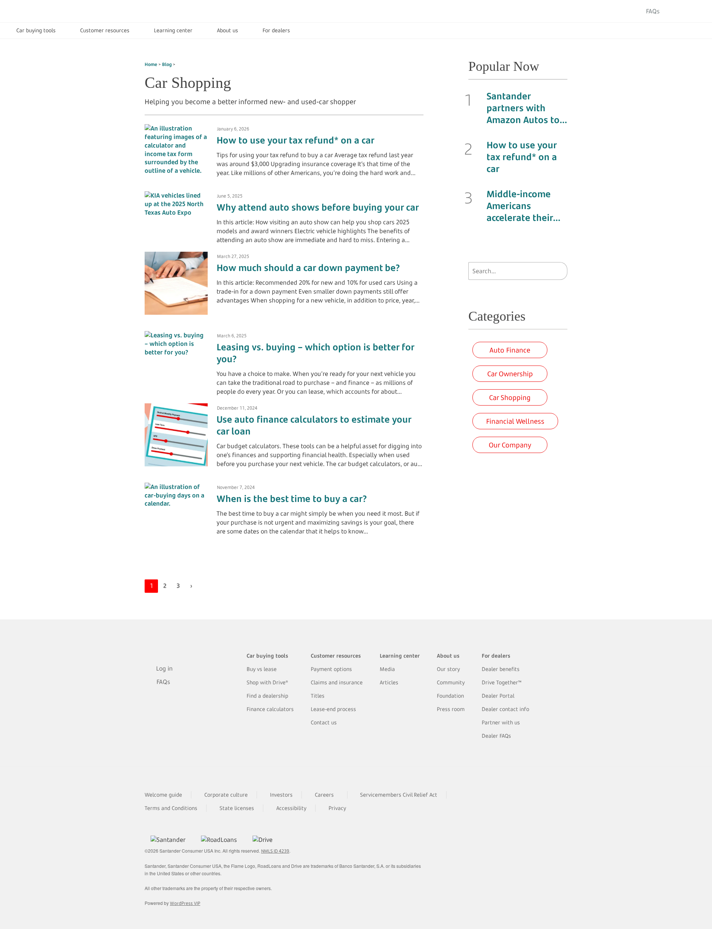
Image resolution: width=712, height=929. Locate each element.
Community (451, 682)
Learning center (173, 30)
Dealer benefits (501, 668)
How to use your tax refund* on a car (296, 140)
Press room (451, 709)
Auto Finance (510, 350)
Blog (167, 64)
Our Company (510, 444)
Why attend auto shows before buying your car (318, 207)
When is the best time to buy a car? (292, 499)
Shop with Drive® (267, 682)
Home (151, 64)
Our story (448, 668)
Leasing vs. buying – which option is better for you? (315, 353)
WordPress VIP (185, 903)
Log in (683, 11)
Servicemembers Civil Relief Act (398, 794)
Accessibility (291, 807)
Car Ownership (510, 373)
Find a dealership (267, 695)
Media (387, 668)
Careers (324, 794)
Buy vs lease (262, 668)
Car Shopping (510, 397)
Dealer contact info (505, 709)
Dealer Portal (498, 695)
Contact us (324, 722)
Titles (317, 695)
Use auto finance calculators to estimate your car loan (314, 425)
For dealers (276, 30)
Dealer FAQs (496, 735)
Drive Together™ (502, 682)
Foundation (450, 695)
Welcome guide (163, 794)
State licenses (237, 807)
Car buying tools (36, 30)
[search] (559, 271)
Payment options (331, 668)
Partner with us (501, 722)
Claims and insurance (337, 682)
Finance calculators (270, 709)
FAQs (653, 11)
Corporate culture (226, 794)
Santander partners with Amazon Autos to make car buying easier (523, 108)
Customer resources (104, 30)
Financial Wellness (515, 421)
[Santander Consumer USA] (55, 11)
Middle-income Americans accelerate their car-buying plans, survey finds (524, 206)
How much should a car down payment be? (308, 268)
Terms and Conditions (171, 807)
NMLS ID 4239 (275, 851)
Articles (389, 682)
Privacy (337, 807)
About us (227, 30)
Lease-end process (333, 709)
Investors (281, 794)
